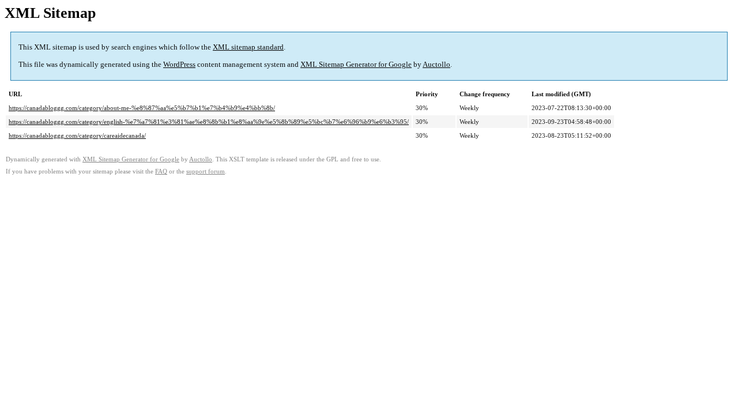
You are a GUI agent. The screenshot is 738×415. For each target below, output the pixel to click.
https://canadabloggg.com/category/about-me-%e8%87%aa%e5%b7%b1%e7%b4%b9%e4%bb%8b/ (142, 107)
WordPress (179, 64)
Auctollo (436, 64)
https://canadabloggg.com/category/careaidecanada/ (77, 135)
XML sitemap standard (248, 47)
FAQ (161, 171)
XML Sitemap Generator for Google (356, 64)
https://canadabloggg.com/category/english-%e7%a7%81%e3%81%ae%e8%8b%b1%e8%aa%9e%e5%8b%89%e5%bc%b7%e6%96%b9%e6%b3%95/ (209, 121)
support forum (205, 171)
